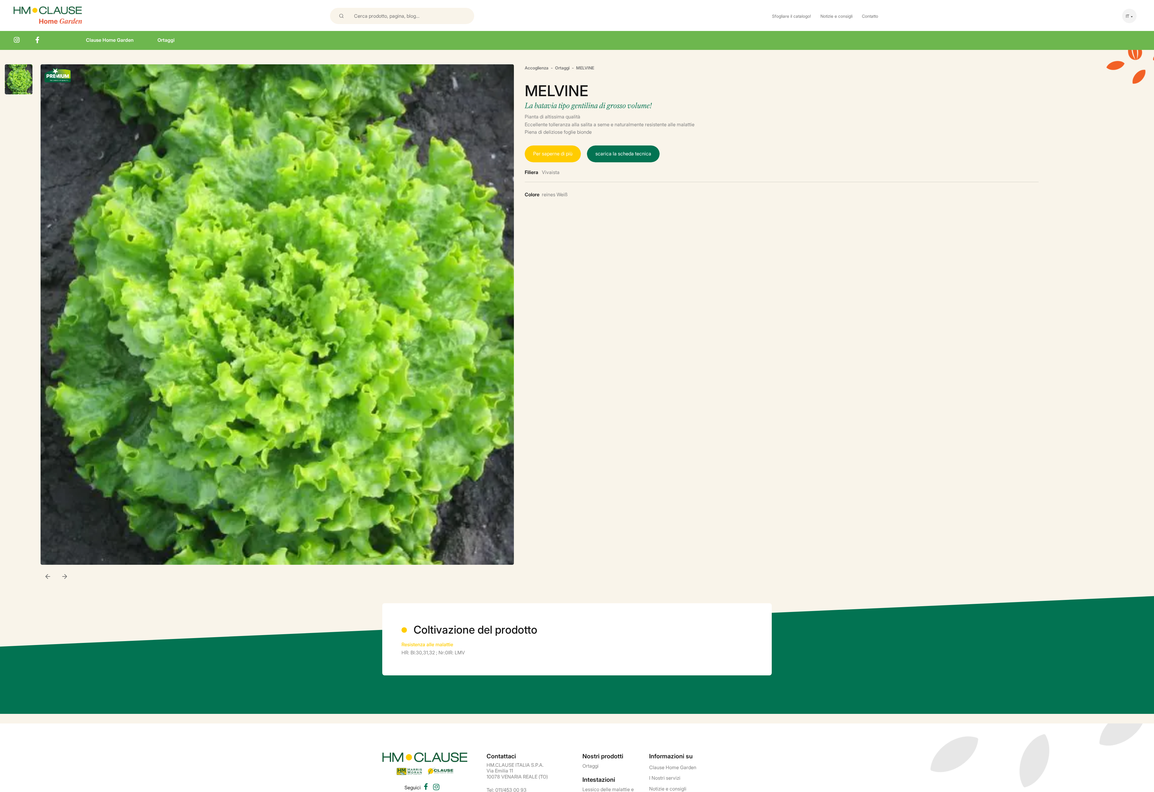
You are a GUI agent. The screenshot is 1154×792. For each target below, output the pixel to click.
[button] (64, 577)
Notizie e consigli (836, 16)
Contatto (870, 16)
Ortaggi (166, 39)
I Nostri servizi (664, 777)
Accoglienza (536, 67)
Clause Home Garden (109, 39)
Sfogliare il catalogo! (791, 16)
